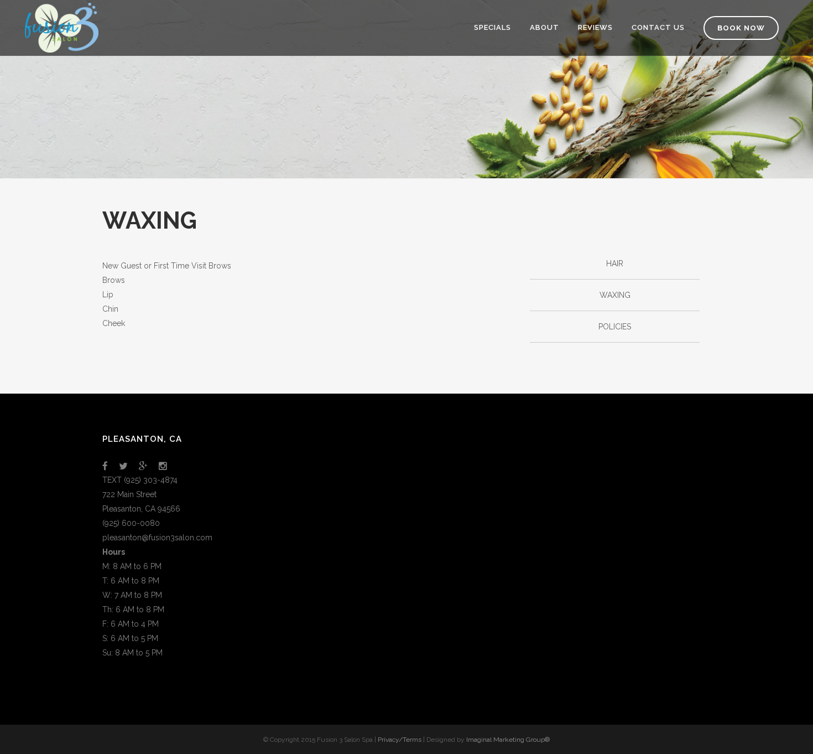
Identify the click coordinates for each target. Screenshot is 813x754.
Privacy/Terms (399, 739)
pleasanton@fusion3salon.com (157, 537)
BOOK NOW (741, 28)
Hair (614, 263)
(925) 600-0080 (131, 523)
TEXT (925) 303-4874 (140, 480)
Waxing (615, 295)
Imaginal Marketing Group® (508, 739)
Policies (614, 326)
